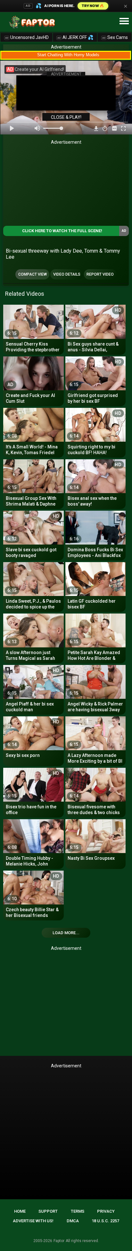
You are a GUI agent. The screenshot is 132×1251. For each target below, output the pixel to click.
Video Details (66, 274)
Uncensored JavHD (27, 37)
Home (20, 1211)
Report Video (100, 274)
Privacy (106, 1211)
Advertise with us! (33, 1220)
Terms (77, 1211)
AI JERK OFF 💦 (75, 37)
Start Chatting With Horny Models (68, 54)
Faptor (59, 1241)
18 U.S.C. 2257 (105, 1220)
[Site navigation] (124, 21)
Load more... (66, 932)
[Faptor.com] (33, 22)
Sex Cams (115, 37)
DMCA (73, 1220)
